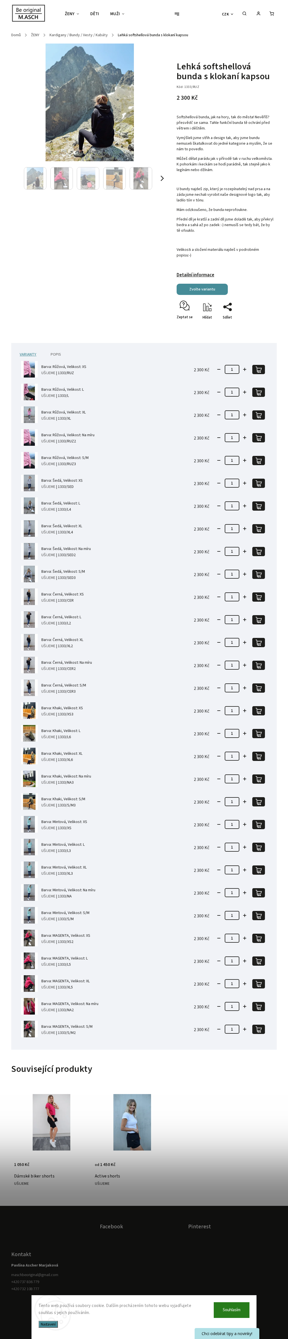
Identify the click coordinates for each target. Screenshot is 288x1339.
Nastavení (48, 1324)
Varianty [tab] (28, 354)
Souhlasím (231, 1310)
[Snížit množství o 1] (218, 369)
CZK (225, 14)
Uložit (190, 327)
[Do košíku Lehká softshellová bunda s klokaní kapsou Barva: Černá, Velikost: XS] (258, 597)
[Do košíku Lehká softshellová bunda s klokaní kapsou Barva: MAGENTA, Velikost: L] (258, 961)
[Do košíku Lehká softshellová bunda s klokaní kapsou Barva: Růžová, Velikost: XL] (258, 415)
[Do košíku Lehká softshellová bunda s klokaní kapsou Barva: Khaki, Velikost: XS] (258, 710)
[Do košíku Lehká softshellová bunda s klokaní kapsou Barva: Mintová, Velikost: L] (258, 847)
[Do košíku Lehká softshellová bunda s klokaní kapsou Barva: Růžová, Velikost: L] (258, 392)
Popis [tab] (56, 354)
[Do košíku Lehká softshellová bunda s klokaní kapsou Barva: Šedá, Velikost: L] (258, 506)
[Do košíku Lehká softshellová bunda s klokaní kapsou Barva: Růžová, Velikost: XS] (258, 369)
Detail (19, 1160)
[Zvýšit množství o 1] (244, 369)
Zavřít (256, 327)
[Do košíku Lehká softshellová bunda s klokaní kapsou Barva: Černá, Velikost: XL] (258, 642)
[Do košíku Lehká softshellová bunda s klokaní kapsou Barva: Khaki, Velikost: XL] (258, 756)
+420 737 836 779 (25, 1282)
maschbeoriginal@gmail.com (34, 1275)
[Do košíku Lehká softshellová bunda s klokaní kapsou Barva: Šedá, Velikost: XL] (258, 528)
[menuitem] (75, 14)
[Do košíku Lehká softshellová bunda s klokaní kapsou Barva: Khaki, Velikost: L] (258, 733)
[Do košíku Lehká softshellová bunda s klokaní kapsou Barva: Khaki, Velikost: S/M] (258, 801)
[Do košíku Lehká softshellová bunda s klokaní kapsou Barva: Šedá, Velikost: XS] (258, 483)
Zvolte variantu (202, 289)
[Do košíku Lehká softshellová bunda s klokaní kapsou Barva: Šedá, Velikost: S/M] (258, 574)
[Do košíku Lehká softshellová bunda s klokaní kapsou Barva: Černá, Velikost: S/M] (258, 688)
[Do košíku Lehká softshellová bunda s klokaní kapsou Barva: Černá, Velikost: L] (258, 619)
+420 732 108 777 (25, 1289)
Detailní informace (195, 275)
